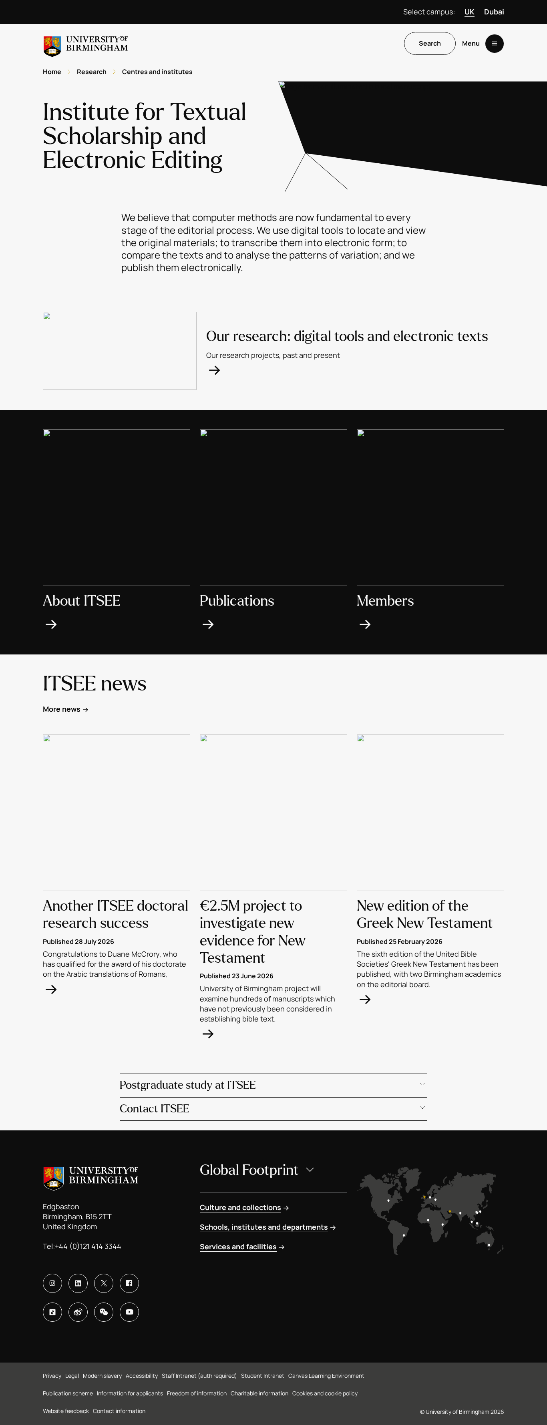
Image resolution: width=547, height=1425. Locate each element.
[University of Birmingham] (86, 43)
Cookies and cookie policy (325, 1393)
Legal (72, 1375)
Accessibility (142, 1375)
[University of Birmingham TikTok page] (52, 1312)
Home (52, 71)
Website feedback (66, 1411)
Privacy (52, 1375)
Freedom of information (197, 1393)
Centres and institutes (157, 71)
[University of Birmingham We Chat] (103, 1312)
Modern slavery (102, 1375)
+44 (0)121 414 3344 (88, 1246)
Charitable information (259, 1393)
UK (470, 11)
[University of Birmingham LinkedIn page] (78, 1283)
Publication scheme (68, 1393)
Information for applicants (130, 1393)
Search (430, 43)
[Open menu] (494, 43)
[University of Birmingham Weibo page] (78, 1312)
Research (92, 71)
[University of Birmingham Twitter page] (103, 1283)
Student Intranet (262, 1375)
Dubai (494, 11)
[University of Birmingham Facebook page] (129, 1283)
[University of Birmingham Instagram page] (52, 1283)
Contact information (119, 1411)
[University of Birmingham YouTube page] (129, 1312)
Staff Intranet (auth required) (199, 1375)
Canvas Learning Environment (326, 1375)
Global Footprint (249, 1170)
